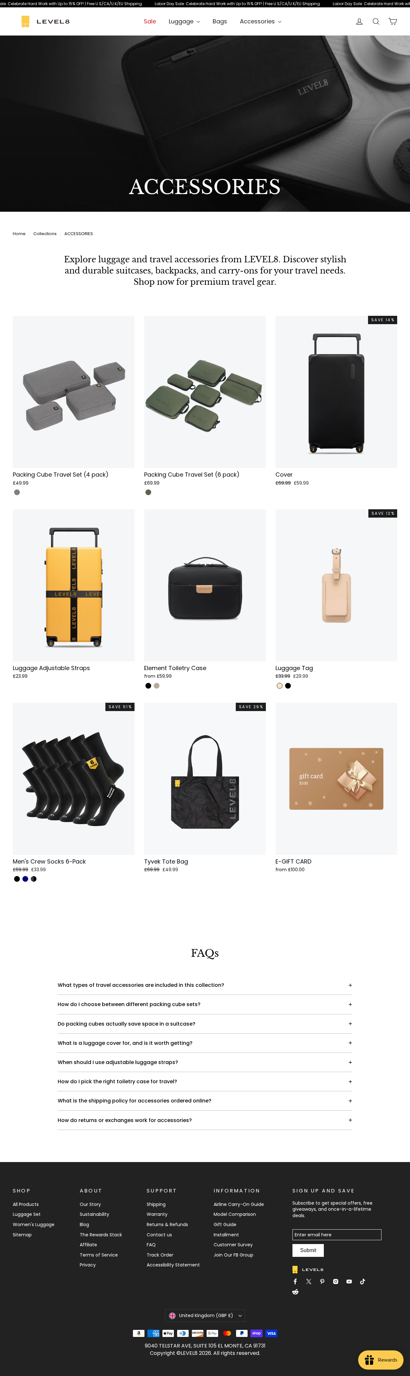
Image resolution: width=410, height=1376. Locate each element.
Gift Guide (225, 1224)
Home (19, 234)
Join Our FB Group (233, 1255)
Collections (45, 234)
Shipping (156, 1204)
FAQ (151, 1244)
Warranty (157, 1214)
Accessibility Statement (173, 1265)
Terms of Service (99, 1255)
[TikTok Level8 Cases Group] (365, 1282)
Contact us (159, 1235)
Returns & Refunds (167, 1224)
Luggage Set (27, 1214)
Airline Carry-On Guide (239, 1204)
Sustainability (94, 1214)
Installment (226, 1235)
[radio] (17, 492)
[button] (74, 402)
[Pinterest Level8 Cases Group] (324, 1282)
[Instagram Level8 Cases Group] (338, 1282)
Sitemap (22, 1235)
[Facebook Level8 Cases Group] (297, 1282)
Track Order (160, 1255)
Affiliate (88, 1244)
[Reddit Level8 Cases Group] (297, 1293)
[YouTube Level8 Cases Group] (351, 1282)
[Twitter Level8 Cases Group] (311, 1282)
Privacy (88, 1265)
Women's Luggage (33, 1224)
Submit (308, 1250)
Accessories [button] (258, 21)
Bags (220, 21)
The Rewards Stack (101, 1235)
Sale (150, 21)
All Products (26, 1204)
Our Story (90, 1204)
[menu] (184, 21)
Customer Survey (233, 1244)
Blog (84, 1224)
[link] (205, 3)
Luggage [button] (182, 21)
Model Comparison (235, 1214)
